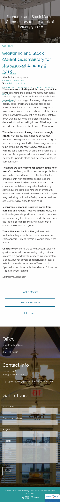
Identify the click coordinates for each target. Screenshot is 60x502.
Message (17, 441)
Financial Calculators (17, 87)
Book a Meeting (30, 292)
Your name (18, 406)
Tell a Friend (30, 313)
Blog (5, 94)
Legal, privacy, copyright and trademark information (28, 381)
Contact (7, 101)
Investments (28, 59)
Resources (9, 73)
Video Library (44, 87)
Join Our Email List (30, 302)
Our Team (8, 46)
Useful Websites (13, 80)
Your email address (22, 418)
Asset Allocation (13, 66)
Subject (16, 429)
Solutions (9, 52)
